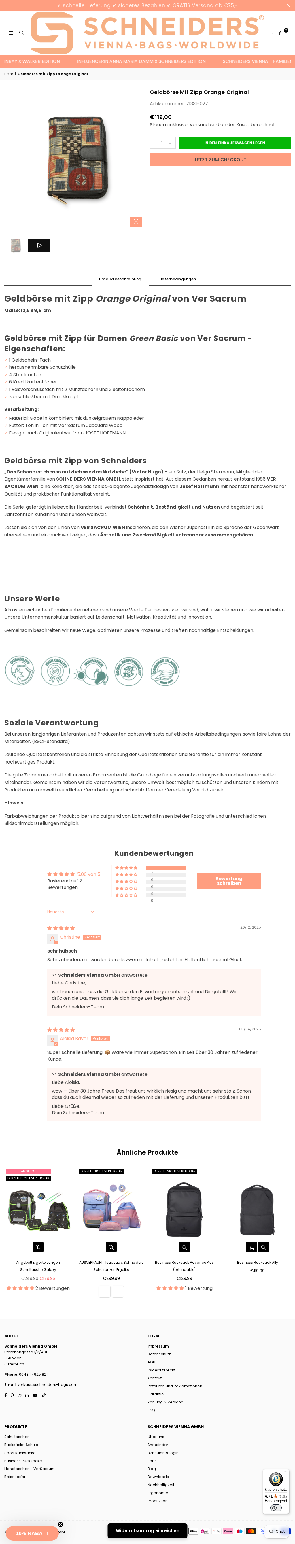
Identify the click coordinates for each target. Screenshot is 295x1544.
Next (140, 159)
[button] (126, 868)
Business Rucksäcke (23, 1461)
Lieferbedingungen (177, 279)
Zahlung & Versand (166, 1402)
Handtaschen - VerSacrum (29, 1468)
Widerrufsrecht (161, 1370)
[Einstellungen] (271, 33)
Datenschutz (159, 1354)
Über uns (156, 1436)
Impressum (158, 1346)
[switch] (276, 1507)
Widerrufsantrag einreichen (147, 1531)
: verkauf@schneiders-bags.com (46, 1384)
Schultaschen (17, 1436)
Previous (9, 159)
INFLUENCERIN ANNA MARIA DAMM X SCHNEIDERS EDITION (125, 61)
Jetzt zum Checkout (220, 159)
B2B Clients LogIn (163, 1453)
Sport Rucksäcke (20, 1453)
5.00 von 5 (88, 874)
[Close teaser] (60, 1524)
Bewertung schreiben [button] (229, 881)
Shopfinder (158, 1444)
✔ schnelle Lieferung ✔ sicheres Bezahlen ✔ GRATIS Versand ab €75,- (147, 5)
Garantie (156, 1394)
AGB (151, 1362)
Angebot (28, 1171)
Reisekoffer (15, 1476)
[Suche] (21, 33)
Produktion (158, 1501)
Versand (199, 124)
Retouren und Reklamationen (175, 1386)
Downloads (158, 1476)
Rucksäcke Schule (21, 1444)
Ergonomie (158, 1493)
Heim (8, 73)
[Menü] (285, 1472)
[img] (61, 928)
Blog (152, 1468)
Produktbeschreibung (120, 279)
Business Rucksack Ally (257, 1262)
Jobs (152, 1461)
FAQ (151, 1410)
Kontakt (155, 1378)
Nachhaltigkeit (161, 1485)
